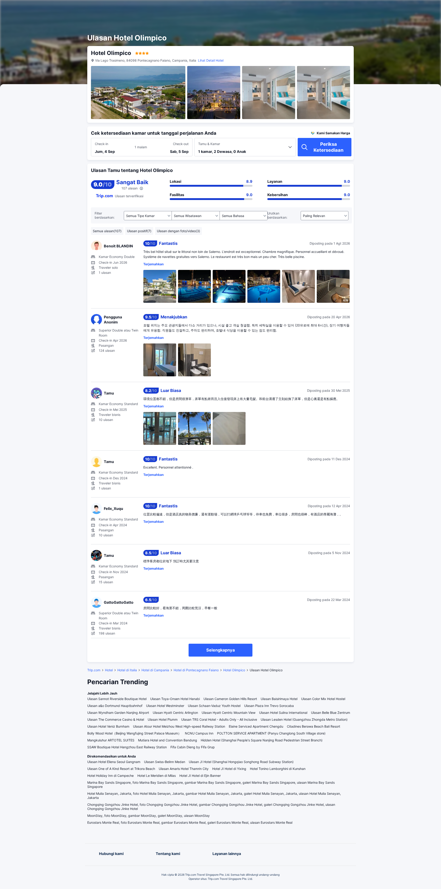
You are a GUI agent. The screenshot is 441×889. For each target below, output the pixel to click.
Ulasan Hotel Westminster (165, 706)
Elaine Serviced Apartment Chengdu (256, 726)
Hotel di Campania (155, 670)
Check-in (101, 144)
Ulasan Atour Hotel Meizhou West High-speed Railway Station (179, 726)
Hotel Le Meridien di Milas (156, 776)
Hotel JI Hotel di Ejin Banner (200, 776)
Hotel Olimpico (234, 670)
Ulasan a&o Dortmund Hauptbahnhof (114, 706)
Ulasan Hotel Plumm (163, 719)
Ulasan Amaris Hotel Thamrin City (184, 769)
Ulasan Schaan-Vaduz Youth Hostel (214, 706)
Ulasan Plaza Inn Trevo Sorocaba (269, 706)
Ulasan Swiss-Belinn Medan (164, 762)
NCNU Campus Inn (199, 733)
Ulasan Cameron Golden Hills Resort (230, 699)
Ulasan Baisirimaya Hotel (279, 699)
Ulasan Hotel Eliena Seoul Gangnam (113, 762)
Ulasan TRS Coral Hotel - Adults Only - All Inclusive (219, 719)
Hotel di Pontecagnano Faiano (196, 670)
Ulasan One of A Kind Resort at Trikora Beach (121, 769)
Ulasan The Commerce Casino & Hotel (115, 719)
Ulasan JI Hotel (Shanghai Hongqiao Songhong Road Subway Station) (241, 762)
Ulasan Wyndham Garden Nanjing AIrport (118, 713)
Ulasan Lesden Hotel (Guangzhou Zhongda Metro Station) (304, 719)
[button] (399, 7)
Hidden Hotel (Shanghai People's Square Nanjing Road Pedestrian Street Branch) (261, 740)
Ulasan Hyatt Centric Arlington (175, 713)
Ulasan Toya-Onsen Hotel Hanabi (175, 699)
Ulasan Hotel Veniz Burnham (108, 726)
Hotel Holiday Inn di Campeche (110, 776)
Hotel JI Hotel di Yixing (229, 769)
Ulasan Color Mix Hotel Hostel (323, 699)
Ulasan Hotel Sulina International (283, 713)
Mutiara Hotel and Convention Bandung (167, 740)
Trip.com (93, 670)
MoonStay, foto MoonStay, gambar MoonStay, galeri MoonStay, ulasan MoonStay (148, 816)
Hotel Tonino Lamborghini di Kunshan (277, 769)
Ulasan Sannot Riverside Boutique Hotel (117, 699)
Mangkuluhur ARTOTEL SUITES (110, 740)
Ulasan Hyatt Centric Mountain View (228, 713)
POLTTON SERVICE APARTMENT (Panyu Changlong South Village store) (271, 733)
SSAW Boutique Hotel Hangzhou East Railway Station (127, 747)
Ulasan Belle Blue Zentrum (330, 713)
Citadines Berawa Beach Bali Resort (313, 726)
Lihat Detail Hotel (210, 60)
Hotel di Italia (127, 670)
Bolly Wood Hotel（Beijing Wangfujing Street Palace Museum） (134, 733)
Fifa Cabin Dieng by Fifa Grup (192, 747)
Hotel (109, 670)
